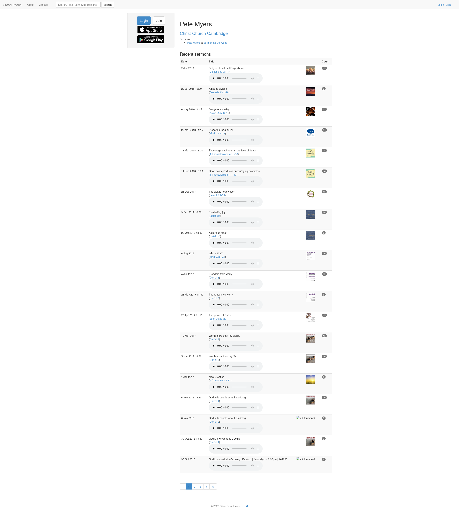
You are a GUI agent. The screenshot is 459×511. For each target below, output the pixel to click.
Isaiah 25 (215, 236)
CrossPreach (12, 4)
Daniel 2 (214, 421)
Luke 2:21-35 (217, 195)
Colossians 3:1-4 (219, 71)
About (30, 4)
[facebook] (242, 506)
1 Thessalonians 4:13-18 (224, 154)
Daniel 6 (214, 277)
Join (448, 4)
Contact (43, 4)
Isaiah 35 (215, 215)
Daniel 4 (214, 339)
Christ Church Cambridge (204, 33)
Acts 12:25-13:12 (219, 113)
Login (441, 4)
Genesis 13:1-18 (219, 92)
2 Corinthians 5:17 (220, 380)
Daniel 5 (214, 298)
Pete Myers (193, 42)
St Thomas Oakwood (215, 42)
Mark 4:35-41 (217, 257)
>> (213, 486)
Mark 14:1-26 (217, 133)
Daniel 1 (214, 401)
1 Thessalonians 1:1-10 (223, 174)
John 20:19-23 (218, 318)
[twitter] (247, 506)
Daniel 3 (214, 360)
